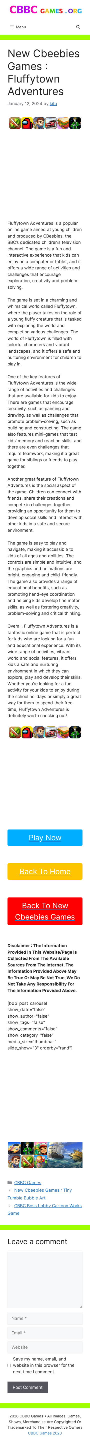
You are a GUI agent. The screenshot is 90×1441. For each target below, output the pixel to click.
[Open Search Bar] (78, 27)
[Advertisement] (45, 175)
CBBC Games (27, 1182)
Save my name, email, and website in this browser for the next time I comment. (43, 1365)
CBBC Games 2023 (45, 1433)
